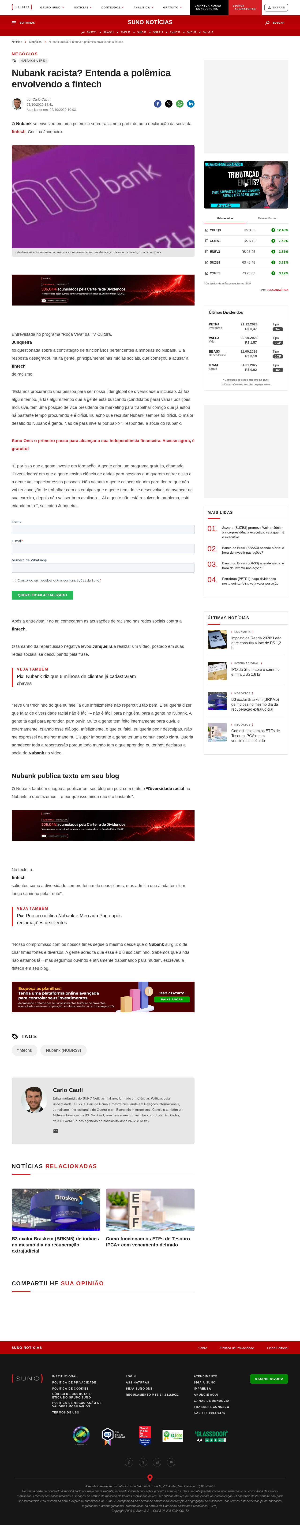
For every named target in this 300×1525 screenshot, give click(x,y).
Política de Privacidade (237, 1348)
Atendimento (205, 1376)
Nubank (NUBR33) (34, 60)
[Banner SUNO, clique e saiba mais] (103, 294)
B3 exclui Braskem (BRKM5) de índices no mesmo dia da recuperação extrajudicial (55, 1244)
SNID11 (141, 32)
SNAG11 (108, 32)
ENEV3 (215, 252)
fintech (19, 131)
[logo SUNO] (22, 7)
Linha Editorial (277, 1348)
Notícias (17, 42)
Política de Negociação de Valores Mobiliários (77, 1404)
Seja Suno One (139, 1388)
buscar (279, 22)
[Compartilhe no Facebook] (157, 104)
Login (131, 1376)
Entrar (279, 7)
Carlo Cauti (68, 1090)
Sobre (202, 1348)
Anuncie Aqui (206, 1394)
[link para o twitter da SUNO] (143, 1462)
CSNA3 (215, 241)
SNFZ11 (92, 32)
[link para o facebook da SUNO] (129, 1462)
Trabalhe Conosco (211, 1407)
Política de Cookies (70, 1388)
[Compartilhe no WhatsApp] (180, 104)
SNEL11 (125, 32)
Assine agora (269, 1379)
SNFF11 (158, 32)
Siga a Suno (204, 1382)
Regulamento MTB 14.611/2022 (152, 1394)
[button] (25, 23)
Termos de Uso (65, 1412)
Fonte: (273, 289)
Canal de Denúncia (211, 1400)
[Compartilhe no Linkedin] (191, 104)
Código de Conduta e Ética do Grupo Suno (71, 1395)
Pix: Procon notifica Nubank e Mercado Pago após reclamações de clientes (69, 919)
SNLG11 (208, 32)
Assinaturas (137, 1382)
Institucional (65, 1376)
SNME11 (175, 32)
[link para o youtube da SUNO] (171, 1462)
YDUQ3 (215, 230)
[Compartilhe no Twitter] (168, 104)
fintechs (24, 1050)
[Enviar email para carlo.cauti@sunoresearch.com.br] (56, 1131)
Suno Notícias (27, 1348)
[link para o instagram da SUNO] (157, 1462)
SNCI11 (191, 32)
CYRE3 (215, 273)
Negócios (35, 42)
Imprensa (202, 1388)
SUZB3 (215, 262)
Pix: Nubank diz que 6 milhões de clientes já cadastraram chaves (76, 680)
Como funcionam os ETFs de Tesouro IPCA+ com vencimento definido (148, 1241)
